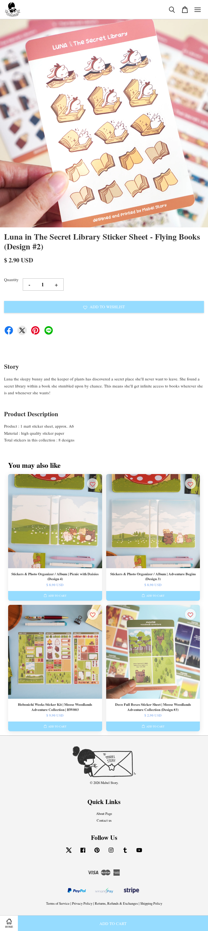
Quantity (11, 279)
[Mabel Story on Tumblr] (125, 852)
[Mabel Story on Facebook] (83, 852)
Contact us (104, 820)
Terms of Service (58, 903)
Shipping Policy (151, 903)
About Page (104, 813)
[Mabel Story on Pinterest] (97, 852)
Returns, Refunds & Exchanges (116, 903)
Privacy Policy (82, 903)
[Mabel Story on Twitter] (69, 852)
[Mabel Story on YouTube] (139, 852)
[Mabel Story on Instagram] (111, 852)
